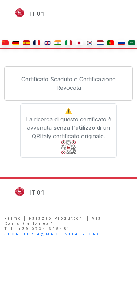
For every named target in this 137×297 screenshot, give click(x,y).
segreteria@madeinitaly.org (52, 234)
